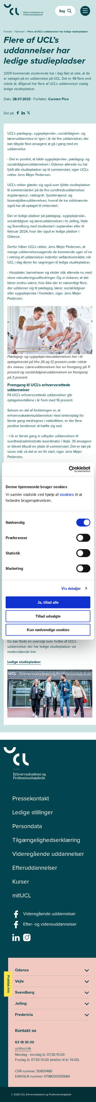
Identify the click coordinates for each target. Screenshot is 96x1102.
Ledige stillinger (32, 812)
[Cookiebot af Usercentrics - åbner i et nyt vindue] (69, 469)
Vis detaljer (71, 588)
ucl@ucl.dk (23, 1048)
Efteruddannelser (34, 867)
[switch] (83, 538)
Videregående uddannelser (48, 853)
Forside (8, 31)
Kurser (20, 881)
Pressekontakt (30, 798)
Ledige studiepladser (24, 661)
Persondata (27, 826)
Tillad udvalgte (48, 616)
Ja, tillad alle (48, 602)
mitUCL (21, 895)
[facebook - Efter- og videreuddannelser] (16, 926)
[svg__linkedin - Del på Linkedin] (23, 113)
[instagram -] (27, 939)
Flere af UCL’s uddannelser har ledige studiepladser (58, 31)
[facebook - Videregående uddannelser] (16, 915)
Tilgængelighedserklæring (46, 840)
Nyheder (20, 31)
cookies (67, 494)
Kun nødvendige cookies (48, 630)
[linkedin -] (16, 939)
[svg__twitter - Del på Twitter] (29, 113)
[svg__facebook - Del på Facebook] (18, 113)
